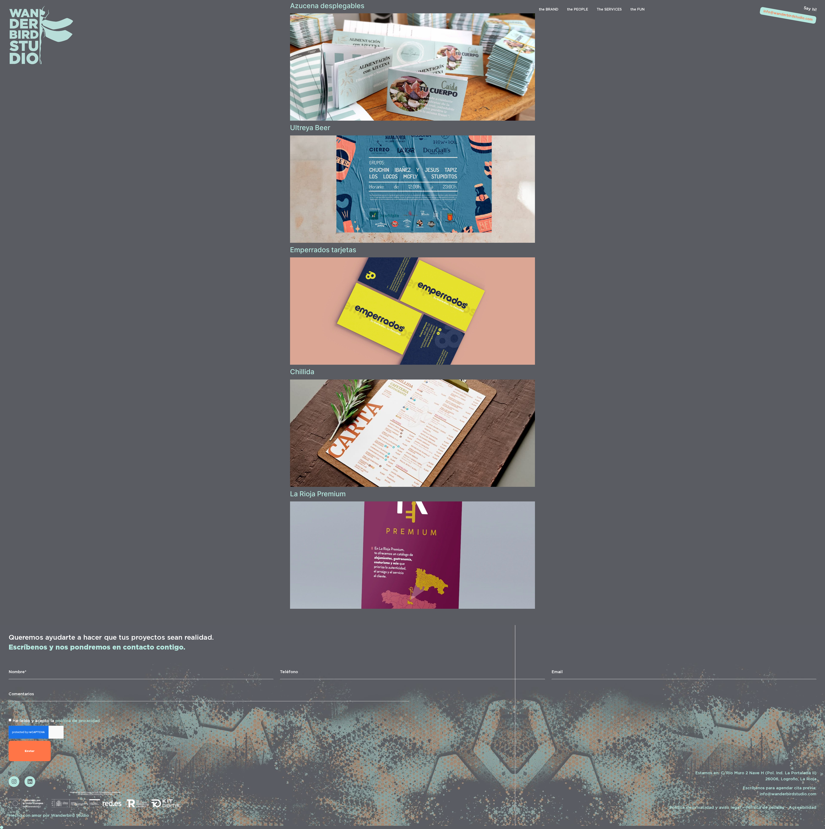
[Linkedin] (29, 781)
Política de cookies (765, 807)
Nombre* (17, 672)
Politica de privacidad (691, 807)
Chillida (302, 371)
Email (557, 672)
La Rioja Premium (318, 494)
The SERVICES (609, 9)
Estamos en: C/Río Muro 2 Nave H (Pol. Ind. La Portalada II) (755, 773)
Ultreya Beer (310, 127)
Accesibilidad (802, 807)
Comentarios (21, 694)
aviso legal (730, 807)
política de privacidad (77, 720)
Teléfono (289, 672)
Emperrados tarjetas (323, 250)
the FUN (637, 9)
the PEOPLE (577, 9)
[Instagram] (14, 781)
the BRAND (548, 9)
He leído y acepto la (56, 720)
